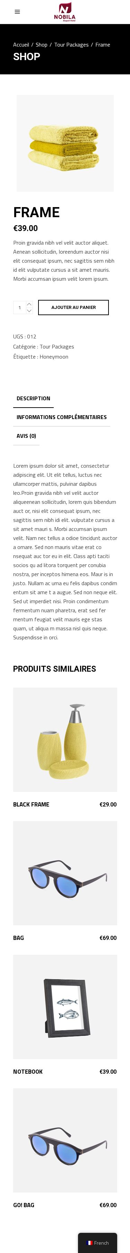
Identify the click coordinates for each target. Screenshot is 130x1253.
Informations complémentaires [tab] (62, 417)
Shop (41, 44)
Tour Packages (71, 44)
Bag (18, 937)
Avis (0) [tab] (26, 436)
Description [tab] (33, 398)
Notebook (28, 1071)
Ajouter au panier (73, 307)
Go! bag (23, 1205)
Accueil (21, 44)
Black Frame (31, 804)
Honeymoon (54, 356)
